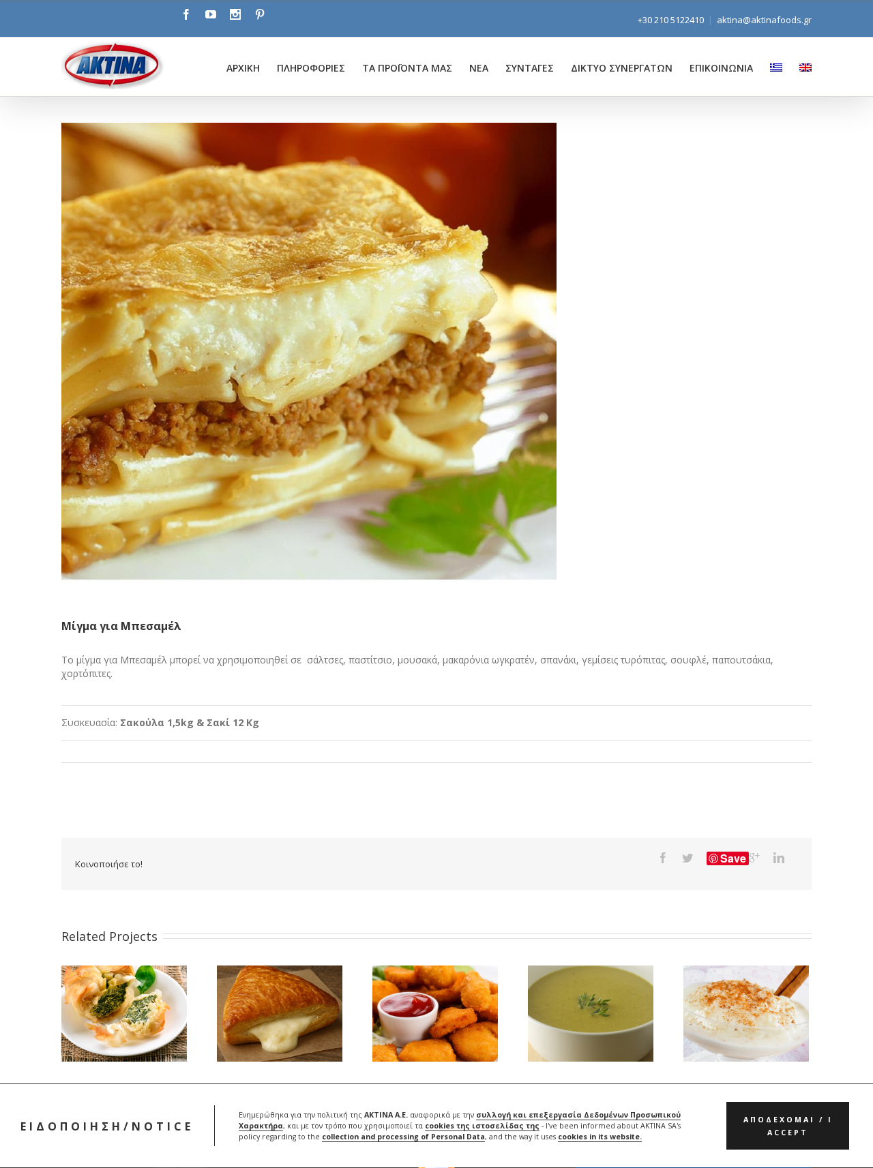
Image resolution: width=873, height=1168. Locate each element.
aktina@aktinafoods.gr (764, 20)
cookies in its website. (600, 1137)
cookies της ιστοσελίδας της (482, 1126)
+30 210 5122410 (671, 20)
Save (733, 858)
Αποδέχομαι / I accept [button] (788, 1126)
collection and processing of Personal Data (403, 1137)
